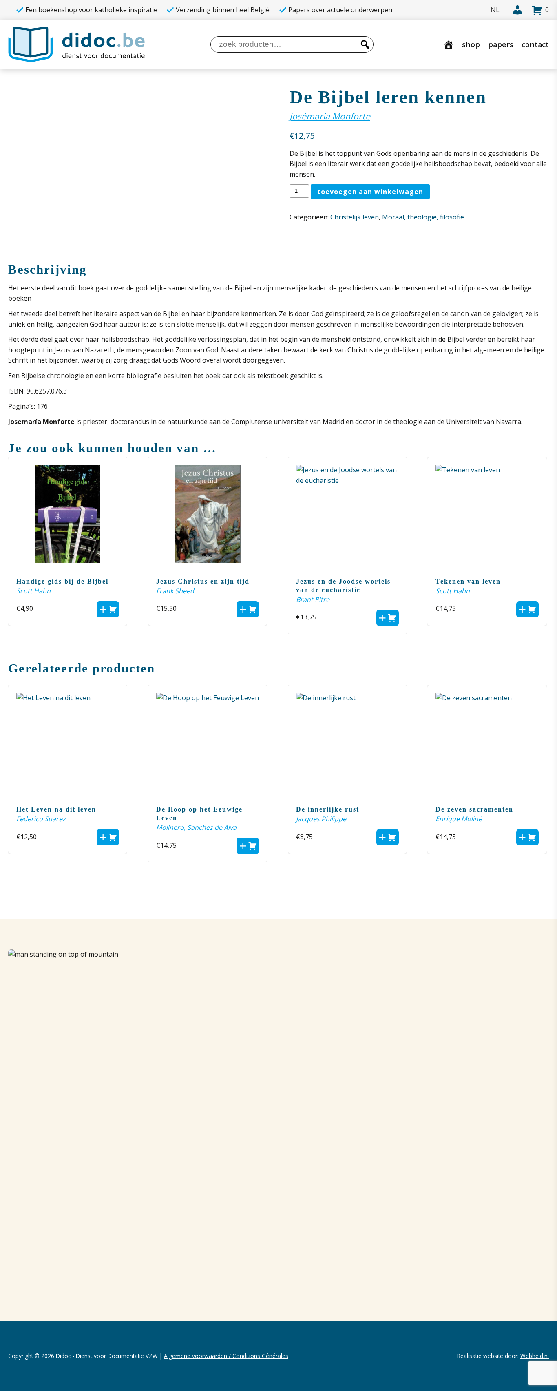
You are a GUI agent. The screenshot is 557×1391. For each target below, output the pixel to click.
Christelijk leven (354, 216)
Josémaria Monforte (330, 116)
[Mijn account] (515, 10)
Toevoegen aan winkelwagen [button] (108, 609)
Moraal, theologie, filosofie (423, 216)
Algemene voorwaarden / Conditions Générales (226, 1356)
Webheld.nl (534, 1356)
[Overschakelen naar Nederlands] (495, 9)
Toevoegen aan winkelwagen (370, 191)
